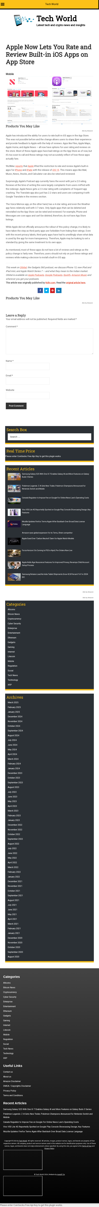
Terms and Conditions (13, 1095)
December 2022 (15, 825)
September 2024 (15, 730)
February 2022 (14, 872)
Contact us (8, 1072)
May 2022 (12, 858)
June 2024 (12, 745)
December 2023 (15, 773)
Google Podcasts (53, 275)
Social (10, 670)
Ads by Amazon (87, 131)
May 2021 (12, 914)
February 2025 (14, 707)
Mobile (10, 74)
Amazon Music (79, 275)
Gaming (11, 647)
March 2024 (13, 759)
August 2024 (13, 735)
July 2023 (12, 792)
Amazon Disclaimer (12, 1081)
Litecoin (11, 656)
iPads (29, 170)
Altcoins (11, 609)
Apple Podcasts (36, 275)
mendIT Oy (61, 1174)
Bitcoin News (14, 614)
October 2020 (14, 947)
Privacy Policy (9, 1091)
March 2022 (13, 867)
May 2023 (12, 801)
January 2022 (14, 877)
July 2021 (12, 905)
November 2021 (15, 886)
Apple (31, 166)
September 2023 (15, 782)
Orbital (23, 267)
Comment (12, 326)
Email (9, 375)
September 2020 (15, 952)
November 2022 (15, 829)
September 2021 (15, 895)
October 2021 (14, 891)
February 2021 (14, 928)
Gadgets (11, 642)
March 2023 (13, 811)
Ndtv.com (50, 282)
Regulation (12, 666)
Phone (18, 170)
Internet (11, 652)
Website (10, 390)
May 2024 (12, 749)
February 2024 (14, 763)
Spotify (66, 275)
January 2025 (14, 712)
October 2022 (14, 834)
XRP (10, 685)
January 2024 (14, 768)
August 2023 (13, 787)
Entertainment (14, 633)
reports (19, 166)
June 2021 (12, 909)
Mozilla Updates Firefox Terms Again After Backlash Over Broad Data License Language (43, 1131)
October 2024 (14, 726)
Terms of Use (87, 1146)
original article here (75, 282)
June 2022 (12, 853)
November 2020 (15, 942)
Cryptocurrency (14, 619)
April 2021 (12, 919)
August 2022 (13, 844)
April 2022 (12, 862)
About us (7, 1076)
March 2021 (13, 924)
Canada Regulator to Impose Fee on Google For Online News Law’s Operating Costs (41, 1122)
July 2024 (12, 740)
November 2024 (15, 721)
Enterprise (12, 628)
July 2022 (12, 848)
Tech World (51, 4)
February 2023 (14, 815)
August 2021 (13, 900)
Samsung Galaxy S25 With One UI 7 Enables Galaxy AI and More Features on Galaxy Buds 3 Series (47, 1109)
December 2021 (15, 881)
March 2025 (13, 702)
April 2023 (12, 806)
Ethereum (12, 637)
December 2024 (15, 716)
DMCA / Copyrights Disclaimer (17, 1086)
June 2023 (12, 796)
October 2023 (14, 778)
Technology (13, 680)
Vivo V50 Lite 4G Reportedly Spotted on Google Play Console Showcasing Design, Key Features (46, 1126)
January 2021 (14, 933)
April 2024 (12, 754)
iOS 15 (55, 170)
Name (10, 361)
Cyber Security (14, 623)
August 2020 (13, 956)
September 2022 (15, 839)
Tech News (13, 675)
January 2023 (14, 820)
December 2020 (15, 938)
